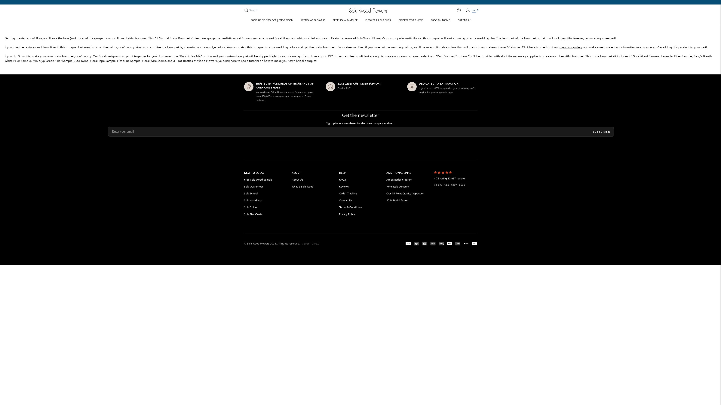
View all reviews (450, 185)
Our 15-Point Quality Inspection (405, 194)
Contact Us (345, 200)
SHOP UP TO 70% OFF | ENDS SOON (272, 20)
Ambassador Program (399, 180)
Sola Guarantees (253, 187)
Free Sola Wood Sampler (258, 180)
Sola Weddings (253, 200)
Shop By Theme (440, 20)
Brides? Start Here (411, 20)
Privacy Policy (347, 214)
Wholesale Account (397, 187)
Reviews (344, 187)
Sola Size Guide (253, 214)
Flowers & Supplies (378, 20)
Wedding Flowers (313, 20)
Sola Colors (250, 207)
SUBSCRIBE (601, 131)
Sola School (251, 194)
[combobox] (266, 10)
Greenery (464, 20)
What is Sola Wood (303, 187)
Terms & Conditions (350, 207)
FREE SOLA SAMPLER (345, 20)
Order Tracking (348, 194)
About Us (297, 180)
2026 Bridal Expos (397, 200)
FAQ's (342, 180)
